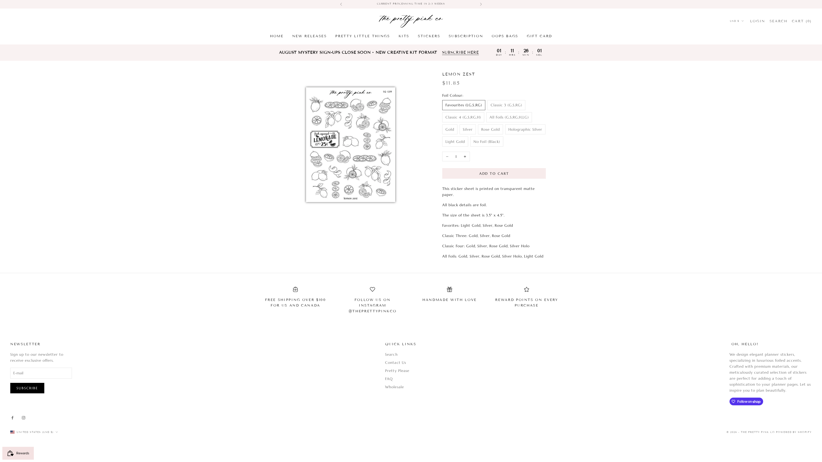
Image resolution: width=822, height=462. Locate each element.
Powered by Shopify (794, 432)
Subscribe (27, 388)
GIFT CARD (539, 36)
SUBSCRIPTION (466, 36)
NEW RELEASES (309, 36)
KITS (404, 36)
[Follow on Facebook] (12, 418)
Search (391, 354)
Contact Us (395, 362)
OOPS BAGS (505, 36)
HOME (277, 36)
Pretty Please (397, 370)
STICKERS (429, 36)
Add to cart (494, 173)
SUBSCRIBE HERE (460, 52)
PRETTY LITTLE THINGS (362, 36)
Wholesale (394, 387)
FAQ (389, 378)
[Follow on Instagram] (23, 418)
